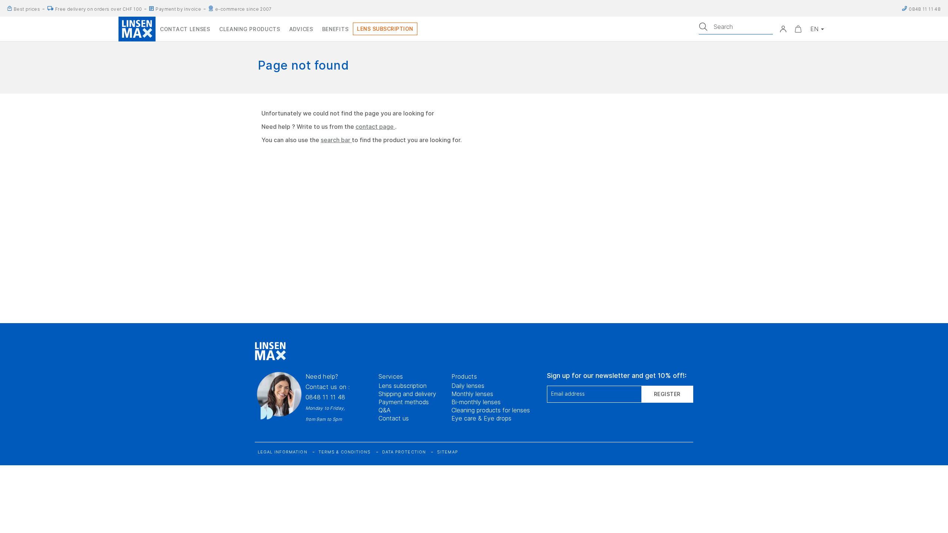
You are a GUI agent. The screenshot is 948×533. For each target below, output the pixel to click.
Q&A (384, 410)
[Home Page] (137, 29)
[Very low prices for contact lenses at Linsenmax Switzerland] (9, 8)
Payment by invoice (178, 9)
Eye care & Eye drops (481, 418)
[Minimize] (798, 28)
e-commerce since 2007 (243, 9)
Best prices (27, 9)
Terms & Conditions (344, 452)
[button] (783, 28)
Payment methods (403, 402)
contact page (375, 126)
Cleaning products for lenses (490, 410)
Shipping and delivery (407, 394)
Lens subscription (402, 385)
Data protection (404, 452)
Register (667, 394)
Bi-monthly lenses (476, 402)
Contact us (393, 418)
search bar (336, 140)
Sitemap (447, 452)
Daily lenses (467, 385)
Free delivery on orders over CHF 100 (98, 9)
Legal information (282, 452)
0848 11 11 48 (326, 397)
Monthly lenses (472, 394)
